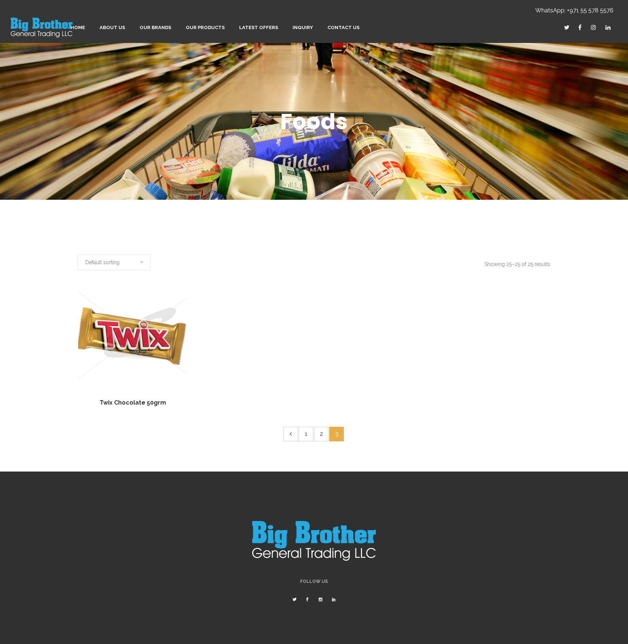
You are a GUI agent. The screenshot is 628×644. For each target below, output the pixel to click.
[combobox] (114, 262)
